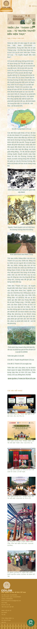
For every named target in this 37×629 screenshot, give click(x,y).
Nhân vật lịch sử (6, 610)
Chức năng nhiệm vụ (7, 618)
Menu (34, 6)
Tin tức (3, 614)
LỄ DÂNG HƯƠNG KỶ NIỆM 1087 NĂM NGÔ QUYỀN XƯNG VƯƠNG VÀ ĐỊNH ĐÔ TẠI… (21, 574)
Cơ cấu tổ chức (6, 620)
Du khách (4, 612)
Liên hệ (3, 622)
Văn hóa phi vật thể (7, 607)
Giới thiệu (4, 602)
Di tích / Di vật (5, 604)
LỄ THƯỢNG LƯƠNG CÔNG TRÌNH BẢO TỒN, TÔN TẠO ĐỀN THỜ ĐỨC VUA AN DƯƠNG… (20, 543)
